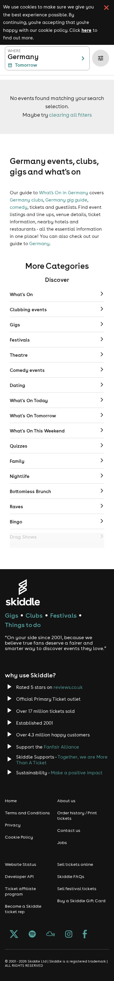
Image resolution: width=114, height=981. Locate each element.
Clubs (34, 615)
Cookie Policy (19, 837)
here (86, 30)
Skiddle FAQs (70, 876)
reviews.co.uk (68, 687)
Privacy (13, 825)
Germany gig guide (66, 200)
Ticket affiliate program (20, 891)
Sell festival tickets (76, 888)
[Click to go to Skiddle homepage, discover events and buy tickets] (22, 592)
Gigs (11, 615)
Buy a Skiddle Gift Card (81, 900)
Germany (39, 243)
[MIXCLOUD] (50, 934)
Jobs (62, 842)
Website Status (20, 864)
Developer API (19, 876)
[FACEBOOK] (85, 934)
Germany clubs (26, 200)
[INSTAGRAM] (69, 934)
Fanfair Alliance (61, 747)
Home (11, 800)
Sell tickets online (75, 864)
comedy (18, 207)
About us (66, 800)
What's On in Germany (63, 192)
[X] (14, 934)
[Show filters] (100, 58)
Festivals (63, 615)
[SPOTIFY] (32, 934)
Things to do (23, 625)
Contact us (68, 830)
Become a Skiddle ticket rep (23, 908)
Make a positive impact (76, 773)
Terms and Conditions (27, 813)
